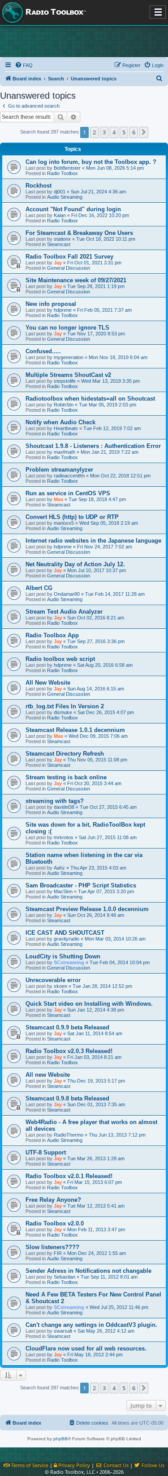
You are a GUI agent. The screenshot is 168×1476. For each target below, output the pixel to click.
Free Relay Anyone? (53, 1199)
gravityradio (66, 938)
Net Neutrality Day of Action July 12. (75, 564)
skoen (60, 986)
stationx (62, 239)
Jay (58, 262)
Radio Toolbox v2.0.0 (55, 1223)
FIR (58, 1253)
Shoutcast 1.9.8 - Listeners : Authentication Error (93, 446)
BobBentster (67, 168)
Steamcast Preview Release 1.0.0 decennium (87, 909)
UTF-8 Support (46, 1152)
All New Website (48, 682)
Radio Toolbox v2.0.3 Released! (69, 1051)
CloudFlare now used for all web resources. (86, 1348)
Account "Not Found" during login (73, 209)
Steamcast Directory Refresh (65, 753)
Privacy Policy (73, 1465)
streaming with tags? (55, 801)
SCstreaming (69, 962)
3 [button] (104, 132)
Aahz (59, 867)
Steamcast (58, 244)
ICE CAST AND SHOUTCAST (65, 932)
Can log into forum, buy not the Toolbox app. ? (91, 162)
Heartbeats (66, 428)
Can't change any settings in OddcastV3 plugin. (91, 1324)
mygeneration (68, 357)
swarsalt (63, 1331)
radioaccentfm (69, 475)
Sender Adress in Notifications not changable (88, 1270)
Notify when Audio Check (60, 422)
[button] (143, 132)
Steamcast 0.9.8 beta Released (67, 1098)
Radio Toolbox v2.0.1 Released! (69, 1176)
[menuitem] (24, 65)
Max (58, 499)
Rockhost (39, 185)
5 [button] (123, 132)
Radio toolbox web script (60, 659)
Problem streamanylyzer (59, 469)
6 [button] (133, 132)
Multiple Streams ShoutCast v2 (68, 375)
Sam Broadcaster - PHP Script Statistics (81, 885)
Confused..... (43, 351)
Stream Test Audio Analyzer (64, 611)
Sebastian (64, 1276)
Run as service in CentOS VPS (68, 493)
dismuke (63, 712)
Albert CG (39, 588)
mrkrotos (63, 837)
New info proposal (51, 304)
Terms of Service (29, 1465)
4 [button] (114, 132)
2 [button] (94, 132)
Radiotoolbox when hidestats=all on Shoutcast (90, 398)
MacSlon (63, 891)
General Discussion (68, 268)
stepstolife (65, 381)
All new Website (48, 1074)
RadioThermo (68, 1134)
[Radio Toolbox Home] (42, 12)
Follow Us (152, 1465)
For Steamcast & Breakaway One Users (79, 233)
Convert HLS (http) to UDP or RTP (72, 517)
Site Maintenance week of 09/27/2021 (76, 280)
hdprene (63, 310)
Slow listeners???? (52, 1247)
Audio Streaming (64, 197)
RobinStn (63, 404)
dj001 (59, 191)
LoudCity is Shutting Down (63, 956)
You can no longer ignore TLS (67, 327)
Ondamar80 (67, 594)
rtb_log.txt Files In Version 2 (65, 706)
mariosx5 (64, 523)
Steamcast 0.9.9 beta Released (67, 1027)
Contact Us (115, 1465)
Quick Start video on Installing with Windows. (89, 1003)
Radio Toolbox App (52, 635)
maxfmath (64, 452)
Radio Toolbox (62, 173)
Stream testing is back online (66, 777)
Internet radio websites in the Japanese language (93, 540)
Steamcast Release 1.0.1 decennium (75, 730)
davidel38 (64, 807)
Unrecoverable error (53, 980)
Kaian (60, 215)
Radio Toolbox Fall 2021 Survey (69, 256)
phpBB (60, 1438)
